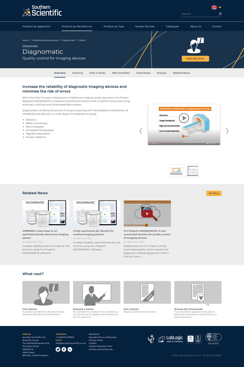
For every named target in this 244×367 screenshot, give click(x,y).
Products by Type (114, 26)
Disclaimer (94, 334)
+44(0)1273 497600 (65, 337)
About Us (195, 26)
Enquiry (161, 72)
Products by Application (36, 26)
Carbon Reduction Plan (100, 346)
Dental (82, 40)
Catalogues (172, 26)
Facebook (64, 349)
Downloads (143, 72)
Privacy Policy (96, 340)
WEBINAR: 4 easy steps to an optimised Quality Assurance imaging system (45, 234)
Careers (92, 343)
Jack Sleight (216, 355)
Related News (181, 72)
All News (214, 193)
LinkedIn (70, 349)
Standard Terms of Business (102, 337)
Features (77, 72)
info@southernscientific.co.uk (71, 343)
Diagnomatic (68, 40)
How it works (97, 72)
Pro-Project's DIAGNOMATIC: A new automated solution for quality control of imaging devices (147, 234)
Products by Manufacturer (77, 26)
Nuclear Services (145, 26)
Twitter (58, 349)
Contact (217, 26)
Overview (60, 72)
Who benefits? (121, 72)
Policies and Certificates (101, 349)
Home (25, 40)
